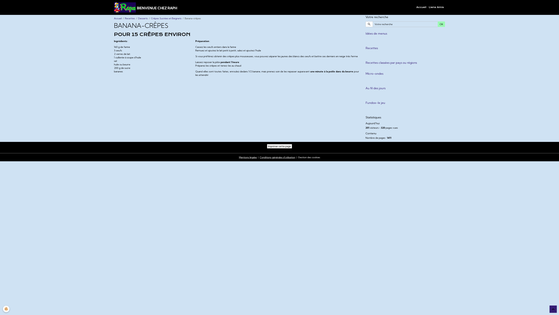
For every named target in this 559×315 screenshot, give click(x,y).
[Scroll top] (553, 309)
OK (441, 24)
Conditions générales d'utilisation (277, 157)
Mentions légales (248, 157)
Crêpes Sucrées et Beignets (166, 18)
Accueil (421, 7)
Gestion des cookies (309, 157)
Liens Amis (436, 7)
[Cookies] (6, 309)
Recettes (130, 18)
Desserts (143, 18)
